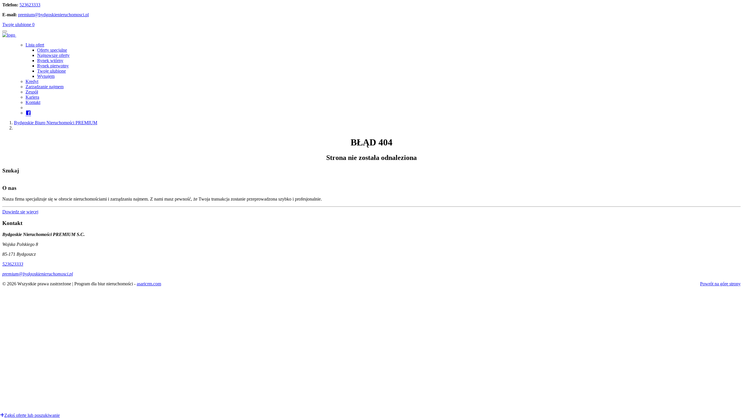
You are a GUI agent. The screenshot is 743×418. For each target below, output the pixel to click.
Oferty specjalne (52, 50)
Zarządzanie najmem (45, 86)
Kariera (32, 97)
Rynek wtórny (50, 60)
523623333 (29, 4)
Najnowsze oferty (53, 55)
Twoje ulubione (18, 24)
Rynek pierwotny (53, 65)
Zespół (32, 91)
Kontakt (33, 102)
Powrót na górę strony (720, 283)
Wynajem (46, 76)
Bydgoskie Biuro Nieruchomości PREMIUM (55, 122)
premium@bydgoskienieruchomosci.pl (53, 14)
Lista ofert (35, 44)
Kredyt (32, 81)
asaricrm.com (149, 283)
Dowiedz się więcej (20, 211)
